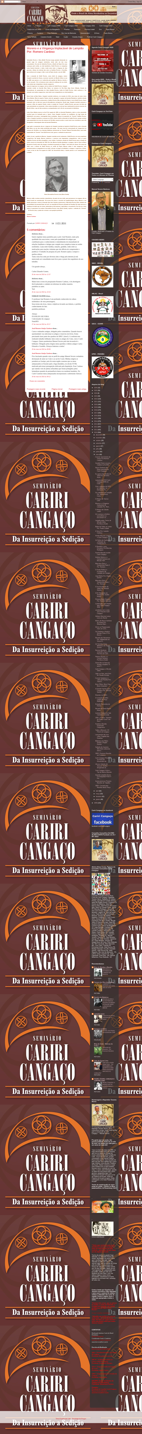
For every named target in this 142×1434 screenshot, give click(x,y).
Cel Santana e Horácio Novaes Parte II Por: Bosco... (102, 633)
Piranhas (67, 29)
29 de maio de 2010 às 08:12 (41, 376)
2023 (96, 396)
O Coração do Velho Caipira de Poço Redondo (101, 699)
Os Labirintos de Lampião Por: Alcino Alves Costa (103, 494)
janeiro (98, 799)
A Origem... (39, 26)
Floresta (30, 33)
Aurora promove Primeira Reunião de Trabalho (103, 782)
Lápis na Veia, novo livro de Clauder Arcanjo (103, 674)
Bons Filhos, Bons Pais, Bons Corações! (103, 685)
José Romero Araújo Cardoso (42, 328)
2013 (96, 424)
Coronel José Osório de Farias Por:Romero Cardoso (102, 458)
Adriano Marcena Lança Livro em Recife (102, 617)
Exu (100, 29)
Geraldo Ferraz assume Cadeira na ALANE (102, 464)
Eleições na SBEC (101, 695)
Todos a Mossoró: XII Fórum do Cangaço (102, 731)
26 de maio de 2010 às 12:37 (41, 274)
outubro (98, 440)
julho (97, 449)
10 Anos (96, 33)
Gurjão (66, 37)
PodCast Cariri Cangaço (95, 37)
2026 (96, 387)
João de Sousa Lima (101, 1061)
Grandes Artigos (77, 37)
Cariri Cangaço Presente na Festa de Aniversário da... (103, 759)
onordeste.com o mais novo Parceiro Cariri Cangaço (102, 611)
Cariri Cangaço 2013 (105, 26)
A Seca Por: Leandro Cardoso (102, 532)
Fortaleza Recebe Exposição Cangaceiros (101, 725)
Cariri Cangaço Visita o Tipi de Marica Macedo (103, 771)
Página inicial (57, 389)
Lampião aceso (99, 1014)
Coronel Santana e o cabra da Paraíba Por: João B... (103, 679)
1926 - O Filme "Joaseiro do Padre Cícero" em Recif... (103, 719)
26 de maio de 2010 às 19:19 (41, 292)
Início (29, 26)
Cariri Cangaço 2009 (53, 26)
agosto (98, 446)
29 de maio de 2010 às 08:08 (41, 349)
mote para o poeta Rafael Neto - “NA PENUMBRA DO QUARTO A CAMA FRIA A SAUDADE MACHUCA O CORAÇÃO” (104, 1068)
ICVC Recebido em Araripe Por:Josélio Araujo (102, 594)
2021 (96, 401)
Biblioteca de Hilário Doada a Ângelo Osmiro (101, 742)
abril (97, 791)
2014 (96, 421)
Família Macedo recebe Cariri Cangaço (102, 553)
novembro (99, 438)
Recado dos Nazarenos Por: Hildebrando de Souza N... (102, 639)
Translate (107, 182)
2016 (96, 415)
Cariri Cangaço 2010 (71, 26)
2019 (96, 407)
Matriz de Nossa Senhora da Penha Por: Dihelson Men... (103, 622)
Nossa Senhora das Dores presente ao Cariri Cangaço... (102, 469)
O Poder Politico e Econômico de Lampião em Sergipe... (103, 571)
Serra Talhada (31, 37)
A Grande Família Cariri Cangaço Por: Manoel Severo (103, 690)
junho (98, 451)
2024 (96, 393)
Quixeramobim (85, 33)
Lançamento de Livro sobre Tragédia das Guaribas (102, 736)
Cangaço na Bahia (100, 1029)
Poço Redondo (52, 33)
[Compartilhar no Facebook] (63, 223)
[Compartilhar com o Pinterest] (65, 223)
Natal (57, 37)
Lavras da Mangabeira (52, 29)
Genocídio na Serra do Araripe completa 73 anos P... (102, 664)
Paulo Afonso (108, 33)
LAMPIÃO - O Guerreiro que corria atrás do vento (109, 985)
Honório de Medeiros (101, 997)
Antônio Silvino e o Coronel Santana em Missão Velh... (102, 558)
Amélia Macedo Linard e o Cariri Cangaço (103, 536)
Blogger (83, 1419)
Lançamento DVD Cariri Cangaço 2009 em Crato (102, 481)
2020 (96, 404)
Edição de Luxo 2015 (34, 29)
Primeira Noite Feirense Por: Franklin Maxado (103, 600)
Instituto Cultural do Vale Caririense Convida (103, 714)
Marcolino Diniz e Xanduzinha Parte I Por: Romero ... (102, 582)
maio (97, 454)
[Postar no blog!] (59, 223)
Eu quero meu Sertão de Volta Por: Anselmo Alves (103, 475)
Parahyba (77, 29)
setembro (99, 443)
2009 (96, 803)
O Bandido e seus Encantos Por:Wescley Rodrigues (103, 548)
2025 (96, 390)
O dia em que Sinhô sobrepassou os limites (109, 1017)
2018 (96, 410)
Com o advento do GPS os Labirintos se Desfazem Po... (103, 488)
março (98, 794)
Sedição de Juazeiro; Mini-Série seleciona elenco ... (102, 748)
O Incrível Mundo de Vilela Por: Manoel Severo (102, 588)
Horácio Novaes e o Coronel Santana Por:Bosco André (101, 658)
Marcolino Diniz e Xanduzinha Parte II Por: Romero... (102, 565)
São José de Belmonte (68, 33)
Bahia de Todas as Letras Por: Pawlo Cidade (103, 527)
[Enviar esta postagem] (52, 223)
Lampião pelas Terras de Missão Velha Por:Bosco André (103, 522)
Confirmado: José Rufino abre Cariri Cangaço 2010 (103, 605)
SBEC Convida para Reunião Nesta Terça (102, 786)
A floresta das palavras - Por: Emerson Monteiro (108, 1049)
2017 (96, 413)
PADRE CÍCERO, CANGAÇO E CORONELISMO (104, 1080)
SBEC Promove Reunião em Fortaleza (103, 754)
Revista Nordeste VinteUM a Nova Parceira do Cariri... (102, 651)
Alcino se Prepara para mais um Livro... (102, 628)
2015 (96, 418)
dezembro (99, 435)
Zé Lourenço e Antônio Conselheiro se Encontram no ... (102, 515)
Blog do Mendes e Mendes (103, 967)
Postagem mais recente (36, 389)
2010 (96, 432)
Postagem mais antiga (77, 389)
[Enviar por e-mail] (56, 223)
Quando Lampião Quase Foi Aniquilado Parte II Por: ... (103, 776)
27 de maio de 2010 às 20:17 (41, 324)
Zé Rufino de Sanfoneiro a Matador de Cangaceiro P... (103, 541)
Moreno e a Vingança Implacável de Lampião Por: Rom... (102, 505)
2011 (96, 429)
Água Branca (110, 29)
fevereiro (99, 796)
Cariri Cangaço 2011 (88, 26)
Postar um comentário (37, 381)
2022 (96, 399)
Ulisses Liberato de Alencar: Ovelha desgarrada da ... (101, 765)
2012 (96, 427)
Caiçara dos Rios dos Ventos (104, 982)
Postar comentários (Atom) (59, 396)
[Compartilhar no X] (61, 223)
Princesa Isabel (90, 29)
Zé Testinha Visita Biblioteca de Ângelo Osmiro (102, 645)
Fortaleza (40, 33)
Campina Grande (46, 37)
